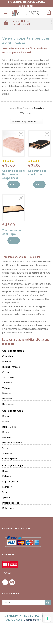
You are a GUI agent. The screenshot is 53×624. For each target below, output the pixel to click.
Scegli (14, 184)
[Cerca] (48, 602)
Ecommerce (31, 619)
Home (11, 108)
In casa (28, 108)
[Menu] (5, 12)
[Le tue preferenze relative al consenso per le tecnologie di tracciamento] (48, 619)
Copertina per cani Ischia (37, 172)
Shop (19, 108)
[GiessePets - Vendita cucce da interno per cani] (25, 12)
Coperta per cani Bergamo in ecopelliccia (13, 174)
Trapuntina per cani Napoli (12, 232)
